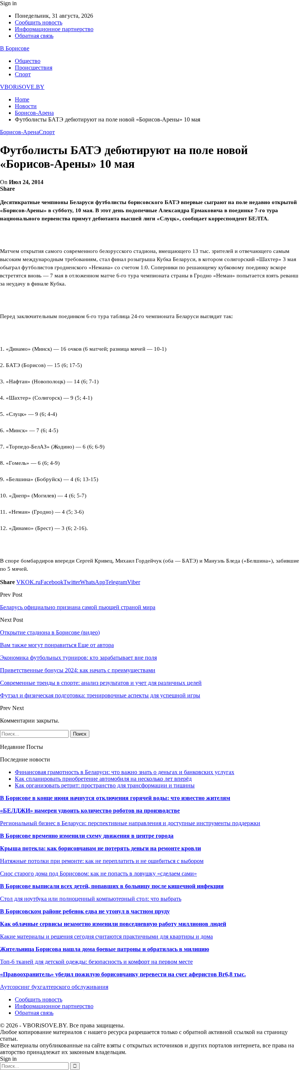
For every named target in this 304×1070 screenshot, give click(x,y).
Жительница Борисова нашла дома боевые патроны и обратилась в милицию (104, 949)
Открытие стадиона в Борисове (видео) (50, 632)
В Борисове (14, 48)
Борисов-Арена (19, 132)
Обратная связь (34, 36)
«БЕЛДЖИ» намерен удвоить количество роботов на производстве (90, 810)
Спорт (23, 74)
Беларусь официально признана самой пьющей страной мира (77, 607)
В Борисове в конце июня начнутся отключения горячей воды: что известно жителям (115, 798)
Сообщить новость (38, 22)
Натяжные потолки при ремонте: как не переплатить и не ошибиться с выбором (102, 861)
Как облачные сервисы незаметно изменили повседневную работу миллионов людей (113, 924)
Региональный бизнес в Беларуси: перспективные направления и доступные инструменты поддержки (130, 823)
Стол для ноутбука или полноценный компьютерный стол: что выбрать (90, 899)
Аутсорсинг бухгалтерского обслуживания (54, 987)
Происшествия (33, 67)
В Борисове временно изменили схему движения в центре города (87, 836)
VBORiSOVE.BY (22, 87)
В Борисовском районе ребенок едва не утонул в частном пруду (85, 911)
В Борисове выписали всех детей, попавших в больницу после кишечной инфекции (112, 886)
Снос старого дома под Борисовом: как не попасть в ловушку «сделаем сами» (98, 873)
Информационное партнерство (54, 29)
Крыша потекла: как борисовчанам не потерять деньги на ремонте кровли (100, 848)
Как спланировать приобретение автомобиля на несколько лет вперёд (103, 779)
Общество (27, 61)
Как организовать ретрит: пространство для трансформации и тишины (105, 785)
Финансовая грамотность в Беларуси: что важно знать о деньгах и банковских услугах (124, 772)
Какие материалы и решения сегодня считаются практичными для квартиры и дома (106, 936)
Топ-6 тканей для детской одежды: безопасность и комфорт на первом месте (96, 962)
